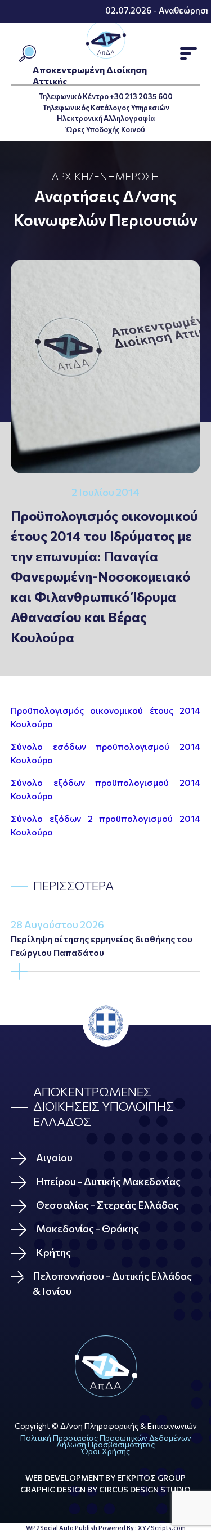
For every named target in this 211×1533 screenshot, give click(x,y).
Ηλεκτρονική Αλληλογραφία (106, 118)
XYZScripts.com (162, 1527)
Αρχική (70, 176)
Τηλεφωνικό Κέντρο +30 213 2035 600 (105, 96)
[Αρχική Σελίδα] (106, 1366)
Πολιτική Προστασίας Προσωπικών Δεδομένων (105, 1437)
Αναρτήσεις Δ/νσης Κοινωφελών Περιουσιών (105, 207)
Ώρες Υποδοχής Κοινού (105, 129)
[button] (188, 53)
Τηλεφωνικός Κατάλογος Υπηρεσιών (105, 107)
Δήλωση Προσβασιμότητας (105, 1444)
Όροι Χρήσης (106, 1451)
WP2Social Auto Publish (61, 1527)
